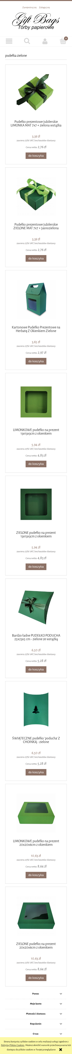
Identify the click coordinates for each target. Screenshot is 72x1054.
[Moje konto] (45, 41)
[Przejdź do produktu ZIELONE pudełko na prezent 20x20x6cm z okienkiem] (36, 915)
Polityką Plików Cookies (12, 1045)
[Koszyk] (63, 40)
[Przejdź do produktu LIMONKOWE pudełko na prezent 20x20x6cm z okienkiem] (36, 813)
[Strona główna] (36, 21)
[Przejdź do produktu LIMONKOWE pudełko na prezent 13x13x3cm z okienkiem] (36, 402)
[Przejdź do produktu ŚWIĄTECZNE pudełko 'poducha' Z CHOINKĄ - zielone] (36, 710)
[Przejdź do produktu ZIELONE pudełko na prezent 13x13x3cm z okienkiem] (36, 504)
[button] (9, 41)
